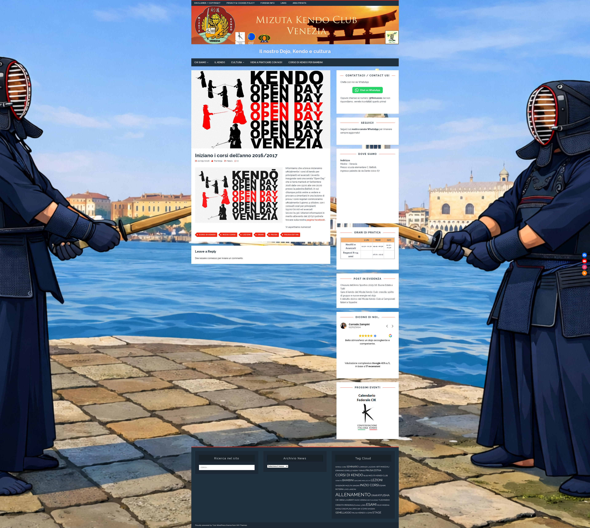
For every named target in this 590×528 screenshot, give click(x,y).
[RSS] (584, 273)
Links (284, 3)
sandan (356, 486)
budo (366, 476)
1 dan (369, 513)
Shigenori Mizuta (343, 486)
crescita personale (345, 505)
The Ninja (218, 161)
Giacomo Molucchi (362, 480)
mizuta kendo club (378, 476)
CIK (337, 500)
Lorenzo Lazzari (367, 467)
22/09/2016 (203, 161)
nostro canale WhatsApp (365, 129)
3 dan (363, 505)
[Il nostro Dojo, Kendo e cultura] (295, 42)
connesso (212, 258)
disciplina (347, 509)
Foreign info (268, 3)
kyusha (383, 495)
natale (338, 509)
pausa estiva (291, 235)
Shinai (357, 505)
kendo (362, 512)
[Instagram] (584, 267)
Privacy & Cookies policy (240, 3)
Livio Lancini (350, 489)
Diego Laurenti (346, 500)
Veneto (338, 480)
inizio (357, 500)
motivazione (372, 500)
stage (376, 512)
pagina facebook (316, 220)
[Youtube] (584, 261)
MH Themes (241, 525)
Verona (363, 500)
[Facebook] (584, 255)
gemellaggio (343, 512)
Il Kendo (219, 62)
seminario (353, 466)
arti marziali (382, 467)
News (229, 161)
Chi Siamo (200, 62)
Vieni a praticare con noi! (266, 62)
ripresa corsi (340, 467)
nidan (355, 471)
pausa (274, 235)
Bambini (348, 480)
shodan (371, 509)
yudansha (384, 500)
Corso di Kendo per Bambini (305, 62)
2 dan (364, 509)
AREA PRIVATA (299, 3)
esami (371, 504)
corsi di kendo (207, 235)
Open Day (356, 509)
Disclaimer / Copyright (207, 3)
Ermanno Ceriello (343, 471)
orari (261, 235)
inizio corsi (229, 235)
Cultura (236, 62)
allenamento (353, 494)
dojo (379, 505)
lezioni (247, 235)
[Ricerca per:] (227, 467)
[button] (392, 326)
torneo (361, 471)
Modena (385, 505)
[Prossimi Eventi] (367, 412)
